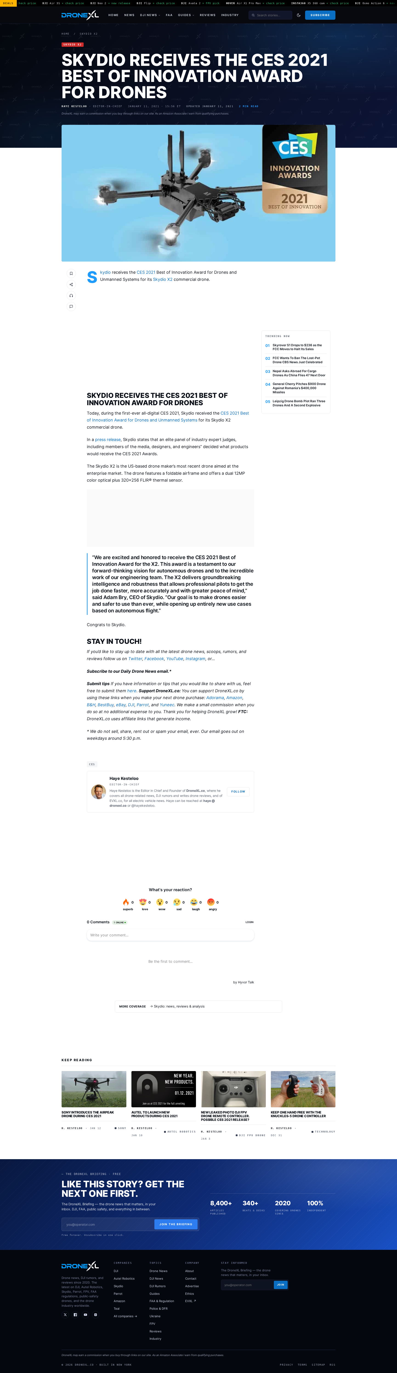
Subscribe (320, 15)
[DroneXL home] (80, 15)
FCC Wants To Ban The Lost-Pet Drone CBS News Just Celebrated (298, 360)
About (189, 1271)
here (131, 690)
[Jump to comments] (71, 306)
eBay (121, 704)
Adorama (215, 697)
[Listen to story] (71, 295)
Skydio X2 (89, 33)
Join (280, 1284)
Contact (190, 1278)
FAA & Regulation (162, 1301)
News (129, 15)
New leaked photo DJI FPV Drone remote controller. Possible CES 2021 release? (225, 1115)
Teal (116, 1308)
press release (108, 439)
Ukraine (155, 1316)
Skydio (105, 272)
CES (92, 764)
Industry (230, 15)
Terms (302, 1364)
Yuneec (167, 704)
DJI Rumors (158, 1286)
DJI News (148, 15)
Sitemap (318, 1364)
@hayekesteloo (142, 805)
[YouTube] (85, 1314)
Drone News (158, 1271)
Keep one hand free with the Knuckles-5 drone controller (298, 1114)
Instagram (195, 658)
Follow (238, 791)
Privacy (286, 1364)
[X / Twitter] (65, 1314)
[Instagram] (95, 1314)
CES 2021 (146, 272)
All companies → (125, 1316)
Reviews (208, 15)
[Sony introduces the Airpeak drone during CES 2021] (94, 1089)
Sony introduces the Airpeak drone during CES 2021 (88, 1114)
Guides (184, 15)
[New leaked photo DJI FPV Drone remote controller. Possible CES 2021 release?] (233, 1089)
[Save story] (71, 273)
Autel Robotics (124, 1278)
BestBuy (106, 704)
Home (113, 15)
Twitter (135, 658)
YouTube (174, 658)
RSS (332, 1364)
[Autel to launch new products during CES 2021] (163, 1089)
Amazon (234, 697)
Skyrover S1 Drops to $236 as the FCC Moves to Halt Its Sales (297, 347)
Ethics (189, 1293)
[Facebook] (75, 1314)
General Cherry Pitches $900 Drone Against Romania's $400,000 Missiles (299, 388)
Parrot (143, 704)
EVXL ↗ (190, 1301)
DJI (131, 704)
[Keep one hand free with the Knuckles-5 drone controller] (303, 1089)
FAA (169, 15)
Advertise (192, 1286)
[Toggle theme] (299, 15)
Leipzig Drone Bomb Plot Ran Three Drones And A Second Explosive (299, 403)
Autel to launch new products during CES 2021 (154, 1114)
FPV (152, 1324)
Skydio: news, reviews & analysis (179, 1006)
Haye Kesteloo (124, 778)
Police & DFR (158, 1308)
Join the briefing (176, 1224)
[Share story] (71, 284)
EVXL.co (116, 801)
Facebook (154, 658)
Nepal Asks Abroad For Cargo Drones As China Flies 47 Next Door (299, 373)
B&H (91, 704)
